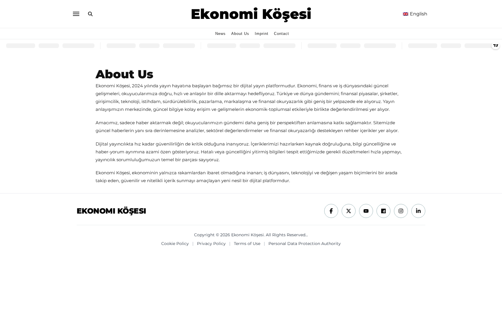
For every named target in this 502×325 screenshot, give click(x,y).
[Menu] (75, 13)
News (220, 33)
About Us (240, 33)
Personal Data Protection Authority (304, 243)
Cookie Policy (175, 243)
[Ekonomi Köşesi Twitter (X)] (349, 211)
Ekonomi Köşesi (251, 14)
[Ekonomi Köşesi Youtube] (366, 211)
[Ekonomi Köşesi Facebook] (331, 211)
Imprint (261, 33)
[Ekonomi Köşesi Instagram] (401, 211)
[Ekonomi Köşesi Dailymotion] (383, 211)
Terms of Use (247, 243)
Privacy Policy (211, 243)
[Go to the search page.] (90, 14)
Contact (281, 33)
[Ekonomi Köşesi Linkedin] (418, 211)
